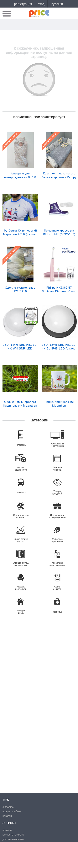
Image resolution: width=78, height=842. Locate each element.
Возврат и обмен (11, 811)
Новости (7, 816)
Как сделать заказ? (13, 834)
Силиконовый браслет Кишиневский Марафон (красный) (20, 403)
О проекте (8, 807)
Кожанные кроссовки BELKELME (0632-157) (59, 232)
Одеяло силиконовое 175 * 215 (20, 289)
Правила (7, 830)
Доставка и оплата (13, 839)
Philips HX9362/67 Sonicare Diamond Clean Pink (59, 289)
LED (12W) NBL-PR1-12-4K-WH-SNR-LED (20, 346)
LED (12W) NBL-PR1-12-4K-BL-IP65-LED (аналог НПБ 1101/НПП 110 (59, 346)
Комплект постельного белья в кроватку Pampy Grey (59, 175)
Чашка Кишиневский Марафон (59, 403)
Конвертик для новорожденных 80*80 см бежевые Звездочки (20, 175)
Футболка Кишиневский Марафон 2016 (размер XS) (20, 232)
